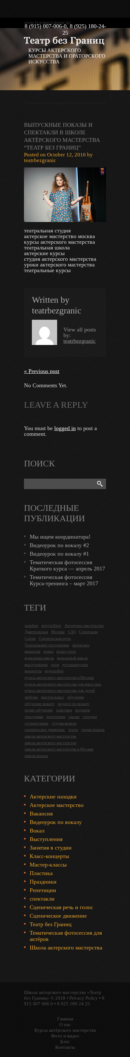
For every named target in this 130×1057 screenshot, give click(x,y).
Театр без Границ (51, 924)
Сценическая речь (55, 638)
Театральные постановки (47, 645)
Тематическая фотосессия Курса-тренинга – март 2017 (64, 580)
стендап (90, 716)
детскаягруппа (75, 664)
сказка (74, 716)
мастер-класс (52, 697)
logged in (65, 428)
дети (55, 664)
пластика (64, 710)
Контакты (65, 1047)
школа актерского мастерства (50, 736)
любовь (31, 697)
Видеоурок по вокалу (56, 822)
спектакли (42, 899)
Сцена (30, 638)
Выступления (46, 839)
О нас (65, 1024)
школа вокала (36, 755)
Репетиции (43, 890)
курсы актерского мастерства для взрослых (63, 684)
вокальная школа (39, 658)
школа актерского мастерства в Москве (59, 749)
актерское (81, 645)
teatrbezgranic (40, 160)
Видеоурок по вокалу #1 (59, 554)
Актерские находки (53, 796)
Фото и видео (65, 1035)
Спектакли (88, 631)
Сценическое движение (58, 916)
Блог (65, 1041)
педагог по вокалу (74, 703)
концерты (33, 671)
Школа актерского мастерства (66, 947)
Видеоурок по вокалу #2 (59, 545)
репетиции (55, 716)
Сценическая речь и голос (61, 907)
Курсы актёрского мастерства (65, 1030)
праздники (34, 716)
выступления (36, 664)
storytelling (51, 625)
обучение (75, 697)
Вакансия (41, 813)
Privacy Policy (83, 998)
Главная (65, 1018)
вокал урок (66, 651)
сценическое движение (45, 729)
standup (31, 625)
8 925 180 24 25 (73, 1003)
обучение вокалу (40, 703)
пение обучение (39, 710)
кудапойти (54, 671)
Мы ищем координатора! (60, 537)
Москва (58, 631)
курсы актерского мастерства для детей (60, 690)
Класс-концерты (49, 856)
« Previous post (41, 371)
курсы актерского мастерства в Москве (59, 677)
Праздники (43, 882)
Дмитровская (36, 631)
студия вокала (64, 723)
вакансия (32, 651)
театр (73, 729)
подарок (82, 710)
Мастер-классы (48, 864)
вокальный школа (72, 658)
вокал (48, 651)
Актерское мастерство (84, 625)
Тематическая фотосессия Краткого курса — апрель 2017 (67, 565)
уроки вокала (92, 729)
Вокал (37, 830)
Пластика (41, 873)
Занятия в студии (51, 847)
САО (72, 631)
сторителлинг (37, 723)
